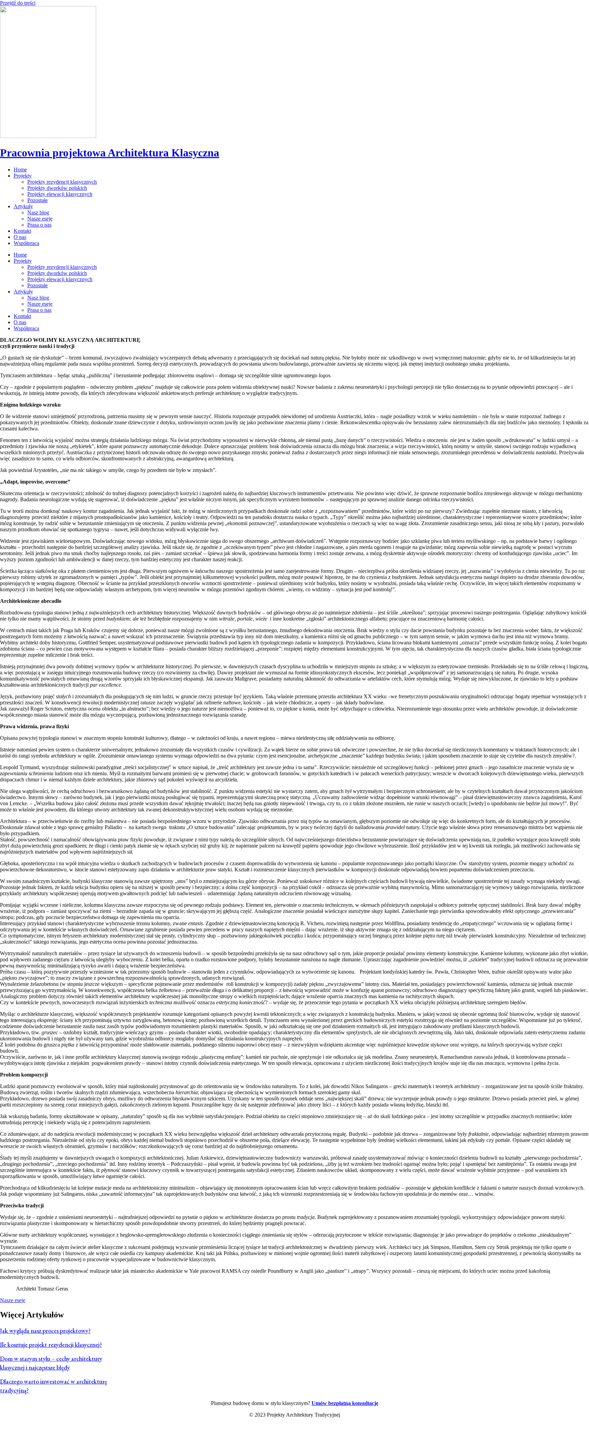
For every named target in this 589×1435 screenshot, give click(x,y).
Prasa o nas (39, 225)
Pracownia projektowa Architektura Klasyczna (109, 153)
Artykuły (23, 206)
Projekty (23, 176)
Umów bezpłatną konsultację (345, 1403)
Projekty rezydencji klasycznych (62, 182)
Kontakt (22, 231)
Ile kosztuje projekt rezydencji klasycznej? (51, 1344)
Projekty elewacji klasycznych (59, 194)
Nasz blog (38, 212)
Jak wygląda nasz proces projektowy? (45, 1330)
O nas (20, 237)
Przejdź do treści (17, 3)
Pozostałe (37, 200)
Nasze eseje (39, 219)
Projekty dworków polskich (57, 188)
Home (20, 169)
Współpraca (26, 243)
